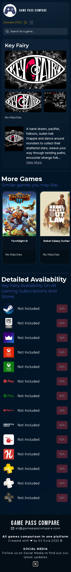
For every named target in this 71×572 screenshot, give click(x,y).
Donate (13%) (12, 22)
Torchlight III (19, 240)
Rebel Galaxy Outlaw (56, 240)
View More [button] (34, 162)
